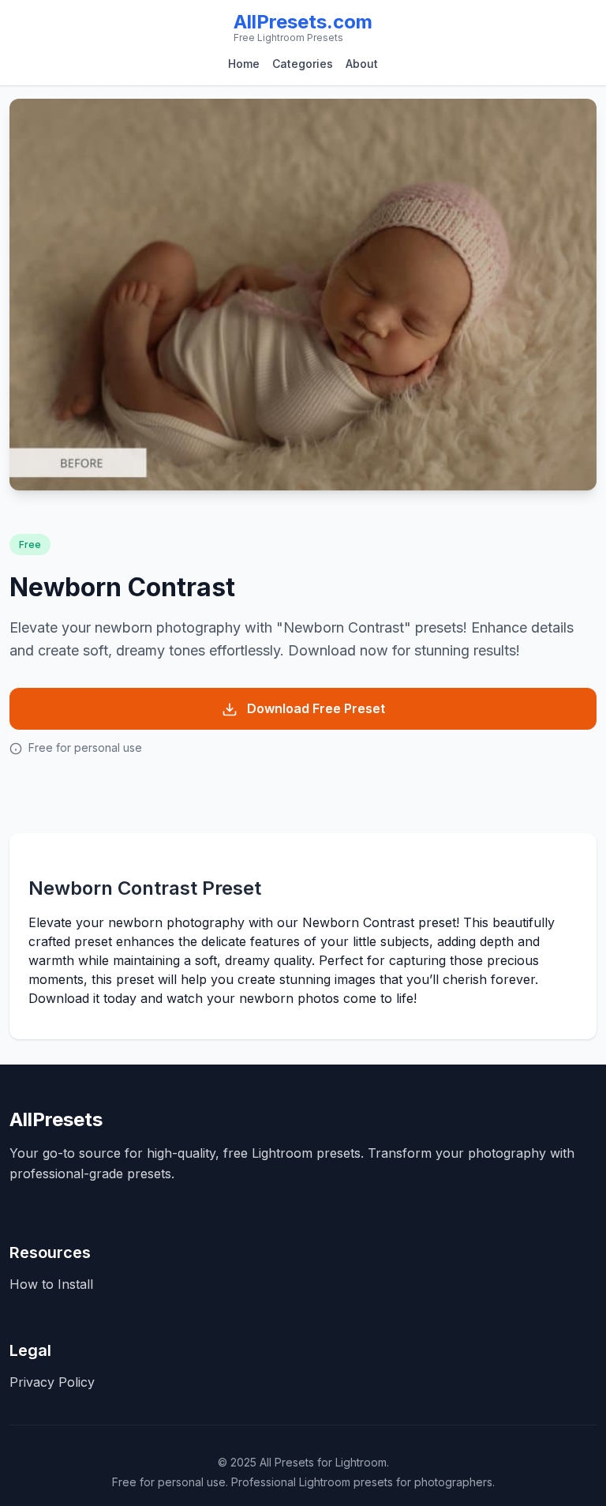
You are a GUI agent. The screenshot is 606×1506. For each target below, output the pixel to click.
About (362, 63)
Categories (302, 63)
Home (244, 63)
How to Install (51, 1284)
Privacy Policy (52, 1382)
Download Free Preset (316, 708)
